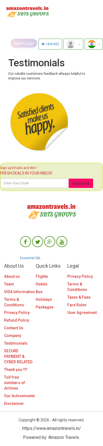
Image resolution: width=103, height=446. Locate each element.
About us (12, 276)
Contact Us (13, 328)
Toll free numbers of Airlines (14, 382)
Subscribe (81, 183)
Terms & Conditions (14, 302)
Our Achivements (19, 396)
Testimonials (15, 343)
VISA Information (19, 292)
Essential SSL (30, 258)
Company (12, 335)
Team (9, 284)
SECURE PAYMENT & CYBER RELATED (18, 356)
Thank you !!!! (15, 369)
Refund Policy (16, 320)
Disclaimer (14, 403)
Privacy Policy (17, 312)
